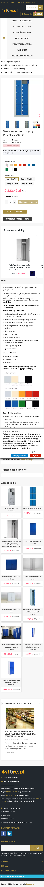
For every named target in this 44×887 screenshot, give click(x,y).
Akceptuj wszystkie (19, 455)
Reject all (36, 455)
